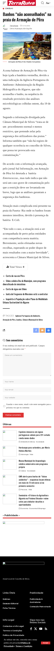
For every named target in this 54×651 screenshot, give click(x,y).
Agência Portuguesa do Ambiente (27, 315)
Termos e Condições (24, 646)
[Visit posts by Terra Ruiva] (6, 27)
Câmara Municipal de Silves (33, 319)
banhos (19, 319)
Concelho (9, 8)
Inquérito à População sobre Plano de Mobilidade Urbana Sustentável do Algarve (25, 300)
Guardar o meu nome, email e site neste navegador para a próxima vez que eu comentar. (28, 406)
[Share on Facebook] (36, 330)
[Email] (42, 330)
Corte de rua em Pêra (15, 276)
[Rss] (46, 629)
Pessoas (24, 490)
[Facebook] (31, 629)
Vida (31, 454)
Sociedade (40, 442)
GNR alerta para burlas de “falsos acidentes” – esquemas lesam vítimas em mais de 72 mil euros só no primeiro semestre (35, 481)
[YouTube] (41, 629)
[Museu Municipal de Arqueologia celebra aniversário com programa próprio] (10, 464)
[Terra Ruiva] (21, 3)
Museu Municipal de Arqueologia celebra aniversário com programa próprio (33, 463)
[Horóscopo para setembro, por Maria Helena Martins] (10, 451)
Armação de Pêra (9, 319)
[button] (45, 643)
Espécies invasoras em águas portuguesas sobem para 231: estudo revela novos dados (34, 435)
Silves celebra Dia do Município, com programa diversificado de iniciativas (24, 282)
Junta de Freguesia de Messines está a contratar (27, 294)
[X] (35, 629)
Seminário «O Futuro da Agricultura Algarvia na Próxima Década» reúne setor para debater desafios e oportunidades (33, 500)
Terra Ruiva (14, 26)
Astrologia (24, 454)
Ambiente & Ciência (28, 442)
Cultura (23, 471)
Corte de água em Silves (16, 289)
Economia (24, 508)
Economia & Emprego (37, 508)
